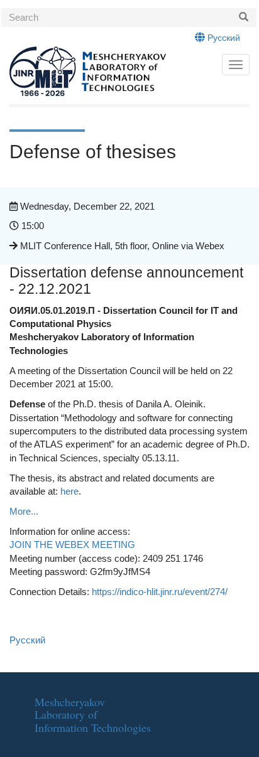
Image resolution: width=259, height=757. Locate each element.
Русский (222, 38)
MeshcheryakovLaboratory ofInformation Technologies (93, 714)
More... (23, 511)
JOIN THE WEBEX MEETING (72, 544)
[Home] (107, 71)
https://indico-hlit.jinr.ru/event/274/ (160, 591)
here (69, 491)
